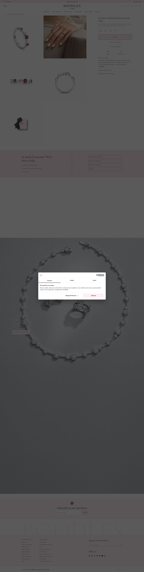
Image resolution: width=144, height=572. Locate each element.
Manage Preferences (71, 295)
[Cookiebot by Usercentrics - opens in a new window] (97, 275)
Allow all (93, 295)
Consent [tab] (49, 280)
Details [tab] (72, 280)
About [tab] (94, 280)
